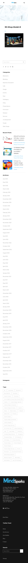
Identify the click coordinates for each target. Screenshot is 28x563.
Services (5, 116)
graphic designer (8, 422)
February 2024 (6, 212)
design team (7, 413)
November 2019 (7, 313)
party (4, 103)
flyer (4, 96)
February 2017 (6, 357)
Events (4, 92)
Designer (21, 410)
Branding (5, 79)
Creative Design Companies (10, 405)
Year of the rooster (17, 460)
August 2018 (6, 340)
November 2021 (7, 276)
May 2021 (5, 283)
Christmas (16, 396)
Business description (8, 82)
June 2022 (5, 259)
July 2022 (5, 256)
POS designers (18, 437)
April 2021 (5, 286)
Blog (4, 538)
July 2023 (5, 236)
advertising (10, 390)
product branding (16, 440)
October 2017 (6, 350)
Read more (5, 517)
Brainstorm (6, 76)
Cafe (4, 86)
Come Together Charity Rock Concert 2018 (13, 399)
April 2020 (5, 300)
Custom (20, 407)
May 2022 (5, 263)
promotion (6, 109)
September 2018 (7, 337)
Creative (6, 402)
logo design (11, 431)
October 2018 (6, 333)
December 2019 (7, 310)
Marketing (19, 431)
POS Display (6, 440)
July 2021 (5, 280)
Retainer (5, 113)
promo (18, 448)
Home (4, 529)
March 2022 (6, 269)
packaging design (8, 437)
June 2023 (5, 239)
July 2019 (5, 317)
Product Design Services (9, 448)
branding (15, 393)
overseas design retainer (9, 434)
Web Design (6, 126)
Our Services (6, 532)
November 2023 (7, 222)
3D (4, 390)
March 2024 (6, 209)
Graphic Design (7, 416)
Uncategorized (7, 119)
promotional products (16, 451)
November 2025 (7, 202)
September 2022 (7, 249)
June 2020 (5, 296)
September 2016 (7, 370)
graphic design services (9, 425)
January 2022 (6, 273)
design (5, 410)
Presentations (6, 106)
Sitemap (5, 558)
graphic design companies (10, 419)
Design (5, 89)
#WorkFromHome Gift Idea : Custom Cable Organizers (19, 138)
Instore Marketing (18, 428)
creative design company (9, 407)
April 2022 (5, 266)
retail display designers (9, 454)
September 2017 (7, 354)
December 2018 (7, 327)
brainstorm (18, 390)
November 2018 (7, 330)
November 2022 (7, 242)
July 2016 (5, 374)
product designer (17, 442)
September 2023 (7, 229)
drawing (14, 413)
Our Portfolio (6, 535)
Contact (4, 541)
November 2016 (7, 364)
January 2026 (6, 195)
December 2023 (7, 219)
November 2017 (7, 347)
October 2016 (6, 367)
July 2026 (5, 179)
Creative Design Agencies (16, 402)
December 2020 (7, 293)
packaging (20, 434)
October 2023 (6, 226)
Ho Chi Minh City (7, 428)
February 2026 (6, 192)
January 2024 (6, 216)
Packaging (5, 99)
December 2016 (7, 360)
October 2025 (6, 205)
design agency (13, 410)
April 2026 (5, 185)
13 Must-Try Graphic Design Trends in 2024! (18, 163)
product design (7, 442)
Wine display (7, 460)
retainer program (8, 457)
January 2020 (6, 306)
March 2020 (6, 303)
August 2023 (6, 232)
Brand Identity (7, 393)
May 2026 (5, 182)
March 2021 (6, 290)
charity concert (7, 396)
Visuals (4, 123)
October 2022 (6, 246)
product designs (7, 445)
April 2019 (5, 320)
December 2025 (7, 199)
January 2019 (6, 323)
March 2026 (6, 189)
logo (5, 431)
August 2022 (6, 253)
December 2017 (7, 343)
